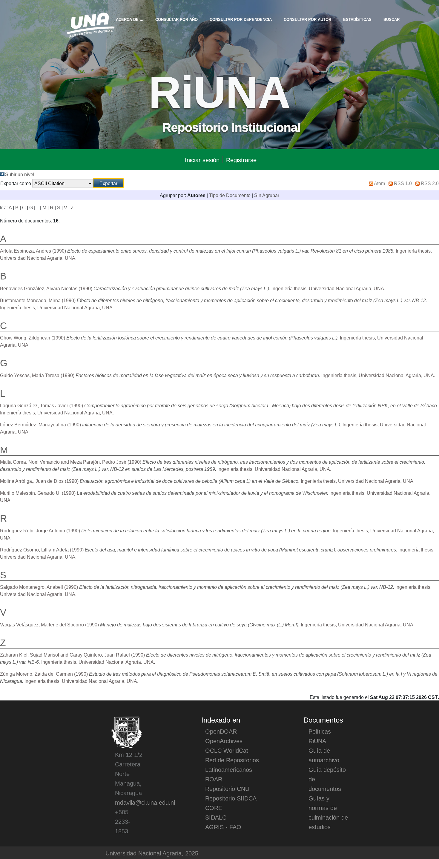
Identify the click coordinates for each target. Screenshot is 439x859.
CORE (213, 807)
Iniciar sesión (202, 159)
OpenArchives (223, 740)
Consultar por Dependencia (241, 19)
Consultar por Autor (307, 19)
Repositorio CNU (227, 788)
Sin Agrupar (266, 195)
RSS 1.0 (403, 183)
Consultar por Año (176, 19)
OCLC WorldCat (226, 750)
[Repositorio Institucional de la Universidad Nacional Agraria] (90, 24)
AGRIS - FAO (223, 826)
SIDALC (215, 817)
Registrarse (241, 159)
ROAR (213, 779)
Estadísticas (357, 19)
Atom (379, 183)
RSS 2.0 (430, 183)
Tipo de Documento (230, 195)
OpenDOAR (221, 731)
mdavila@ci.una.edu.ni (145, 802)
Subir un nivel (19, 174)
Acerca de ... (129, 19)
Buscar (391, 19)
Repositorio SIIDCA (231, 798)
